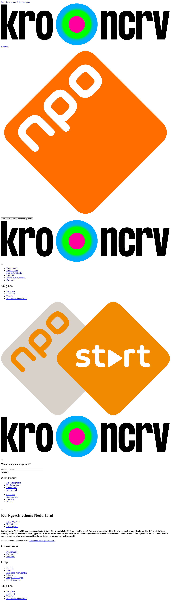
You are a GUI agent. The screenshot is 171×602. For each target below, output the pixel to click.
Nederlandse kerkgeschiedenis (42, 540)
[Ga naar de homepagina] (85, 44)
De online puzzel (13, 483)
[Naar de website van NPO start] (85, 216)
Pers (8, 570)
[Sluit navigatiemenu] (2, 264)
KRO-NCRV (12, 522)
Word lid (4, 47)
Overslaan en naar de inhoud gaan (15, 2)
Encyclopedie (12, 497)
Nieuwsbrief (11, 490)
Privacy (9, 575)
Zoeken (4, 469)
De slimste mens (13, 485)
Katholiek (10, 524)
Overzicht (10, 494)
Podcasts (10, 499)
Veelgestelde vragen (14, 577)
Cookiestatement (13, 580)
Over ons (10, 554)
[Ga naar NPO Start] (85, 414)
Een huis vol (11, 487)
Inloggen (21, 219)
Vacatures (10, 557)
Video (8, 502)
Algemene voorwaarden (16, 573)
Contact (9, 568)
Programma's (11, 552)
